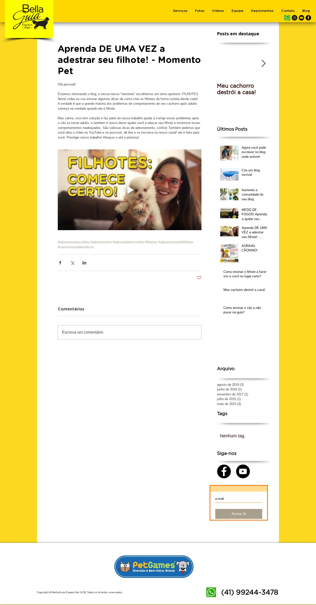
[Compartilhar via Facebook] (60, 262)
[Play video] (129, 189)
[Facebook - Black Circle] (308, 17)
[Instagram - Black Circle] (294, 17)
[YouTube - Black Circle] (301, 17)
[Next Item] (263, 63)
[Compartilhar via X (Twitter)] (72, 262)
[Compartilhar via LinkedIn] (84, 262)
